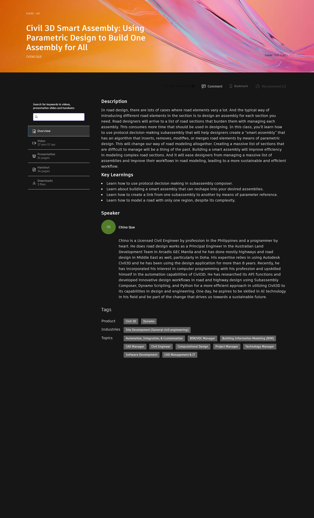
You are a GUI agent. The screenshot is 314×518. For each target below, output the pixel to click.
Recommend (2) (274, 86)
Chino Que (34, 56)
